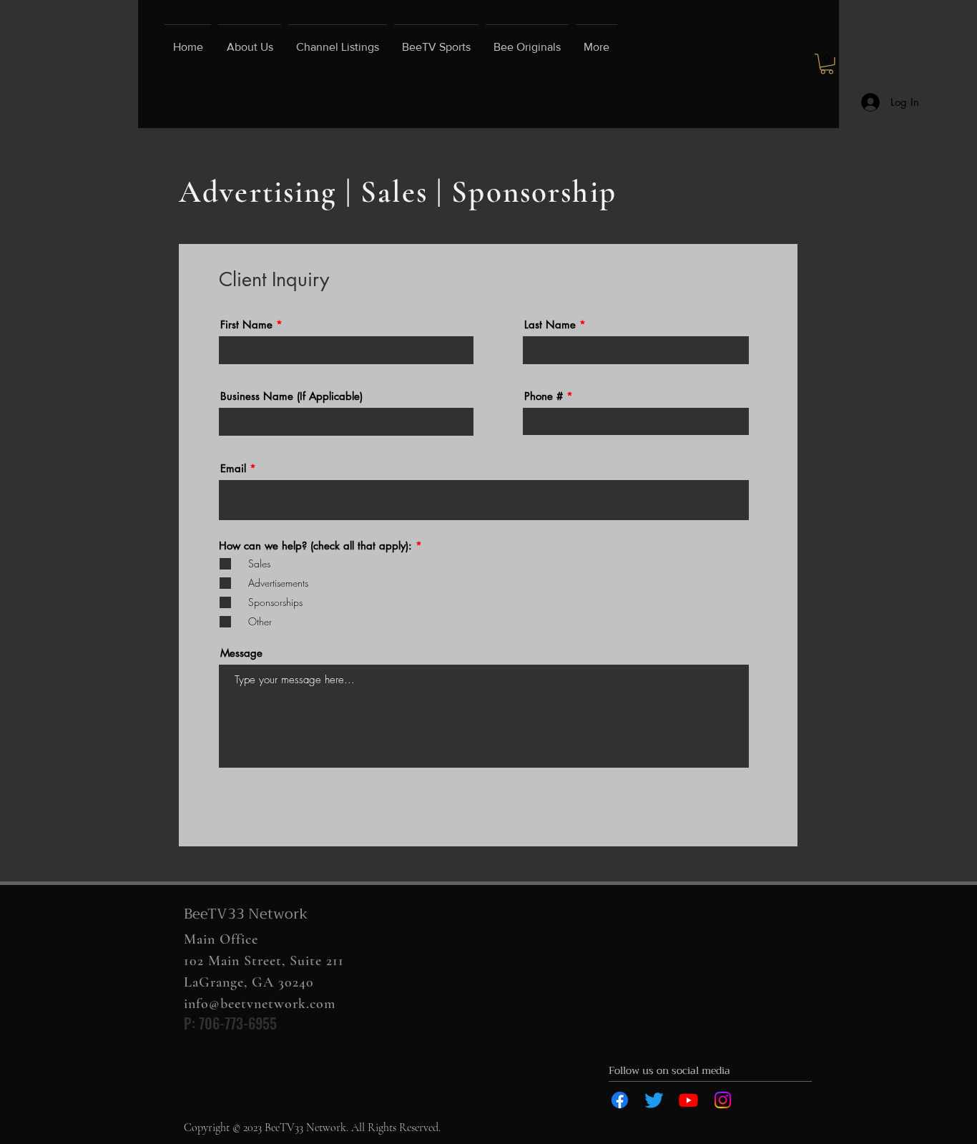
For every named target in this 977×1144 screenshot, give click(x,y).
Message (241, 652)
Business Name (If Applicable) (291, 396)
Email (233, 468)
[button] (827, 64)
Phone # (543, 396)
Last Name (550, 324)
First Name (246, 324)
